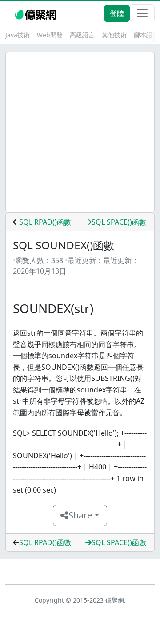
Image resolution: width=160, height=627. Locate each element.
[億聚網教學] (36, 13)
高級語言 (82, 35)
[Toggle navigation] (142, 13)
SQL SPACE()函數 (119, 222)
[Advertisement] (80, 132)
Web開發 (50, 35)
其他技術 (114, 35)
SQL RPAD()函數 (45, 222)
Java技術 (17, 35)
